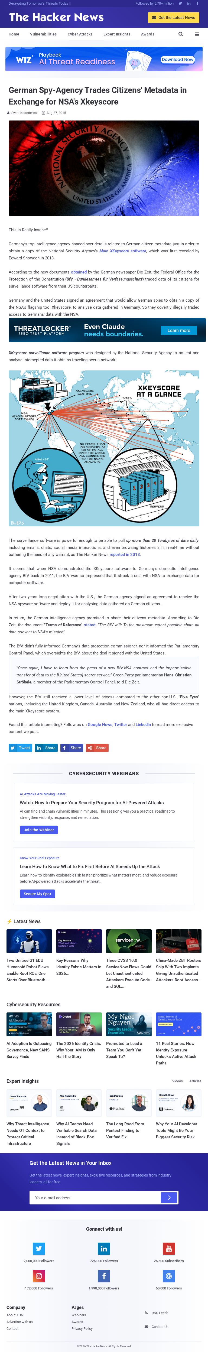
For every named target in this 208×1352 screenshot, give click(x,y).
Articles (195, 1081)
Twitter (120, 724)
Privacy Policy (82, 1329)
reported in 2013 (125, 554)
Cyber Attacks (80, 34)
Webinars (79, 1315)
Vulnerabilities (43, 34)
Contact (12, 1329)
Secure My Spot (37, 894)
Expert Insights (117, 34)
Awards (147, 34)
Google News (100, 724)
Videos (177, 1081)
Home (14, 34)
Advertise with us (19, 1322)
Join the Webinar (39, 830)
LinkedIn (143, 724)
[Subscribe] (169, 1197)
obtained (79, 272)
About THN (14, 1315)
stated (89, 625)
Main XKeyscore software (122, 251)
